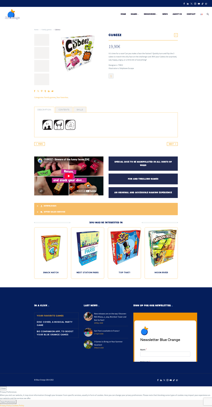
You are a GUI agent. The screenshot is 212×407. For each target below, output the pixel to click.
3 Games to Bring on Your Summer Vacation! (108, 343)
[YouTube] (199, 4)
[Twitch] (206, 4)
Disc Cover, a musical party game (55, 323)
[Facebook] (184, 4)
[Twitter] (191, 4)
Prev (40, 144)
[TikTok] (202, 4)
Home (123, 14)
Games (134, 14)
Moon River (161, 272)
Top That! (124, 272)
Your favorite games (50, 316)
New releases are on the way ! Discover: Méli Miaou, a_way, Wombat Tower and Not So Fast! (110, 316)
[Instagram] (195, 4)
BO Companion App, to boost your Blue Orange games (55, 333)
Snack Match (51, 272)
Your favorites (62, 97)
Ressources (150, 14)
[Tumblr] (45, 91)
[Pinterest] (42, 91)
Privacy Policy (6, 405)
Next (171, 144)
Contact (191, 14)
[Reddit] (52, 91)
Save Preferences (8, 402)
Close (3, 388)
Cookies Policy (18, 405)
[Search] (207, 14)
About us (177, 14)
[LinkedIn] (188, 4)
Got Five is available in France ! (106, 331)
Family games (47, 29)
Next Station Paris (88, 272)
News (165, 14)
